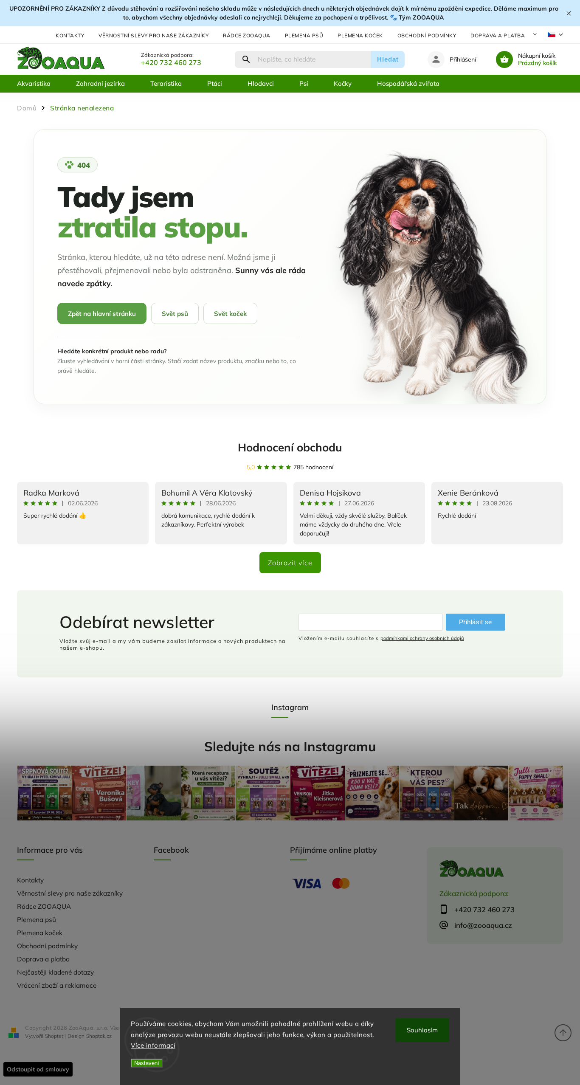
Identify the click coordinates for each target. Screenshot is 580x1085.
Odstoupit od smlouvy (38, 1069)
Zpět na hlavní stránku (102, 314)
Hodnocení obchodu (290, 447)
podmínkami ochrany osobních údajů (422, 638)
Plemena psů (304, 35)
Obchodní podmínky (426, 35)
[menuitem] (40, 84)
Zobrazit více (290, 562)
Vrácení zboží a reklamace (56, 985)
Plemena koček (360, 35)
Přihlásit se (475, 622)
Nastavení (146, 1063)
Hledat (388, 59)
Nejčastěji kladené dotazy (55, 972)
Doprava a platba (497, 35)
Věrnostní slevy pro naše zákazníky (153, 35)
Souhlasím (422, 1030)
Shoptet (54, 1036)
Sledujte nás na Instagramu (290, 746)
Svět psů (175, 314)
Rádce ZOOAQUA (246, 35)
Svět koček (230, 314)
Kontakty (70, 35)
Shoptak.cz (99, 1036)
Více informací (153, 1045)
